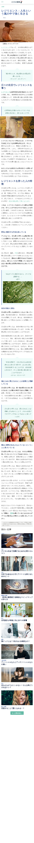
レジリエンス (5, 47)
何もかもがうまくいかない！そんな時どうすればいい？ (17, 686)
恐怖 (11, 513)
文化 (2, 549)
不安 (16, 253)
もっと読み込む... (17, 713)
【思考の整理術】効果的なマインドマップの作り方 (17, 598)
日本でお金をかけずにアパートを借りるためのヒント (17, 575)
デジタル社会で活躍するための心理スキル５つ (17, 552)
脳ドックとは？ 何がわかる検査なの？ (15, 641)
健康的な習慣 (4, 595)
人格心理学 (3, 660)
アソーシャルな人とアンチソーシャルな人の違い (17, 663)
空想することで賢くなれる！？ (12, 708)
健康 (2, 639)
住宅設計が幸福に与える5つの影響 (14, 620)
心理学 (2, 6)
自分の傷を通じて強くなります (19, 201)
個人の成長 (3, 706)
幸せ (2, 618)
